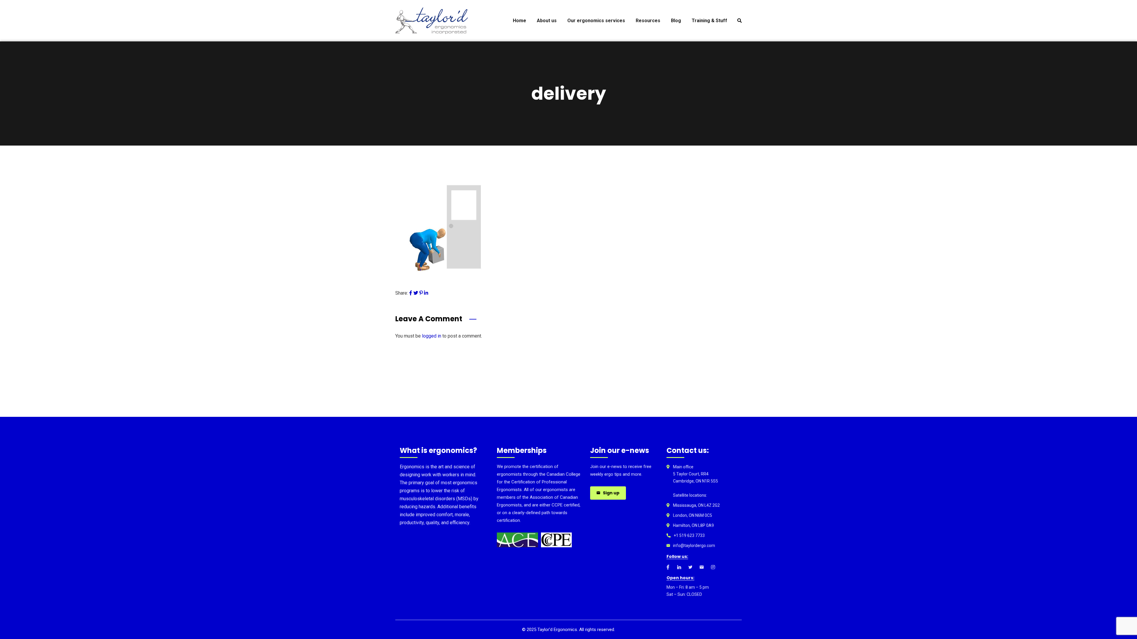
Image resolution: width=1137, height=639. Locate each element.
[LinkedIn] (426, 293)
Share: (401, 293)
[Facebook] (410, 293)
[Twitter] (415, 293)
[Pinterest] (421, 293)
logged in (431, 336)
